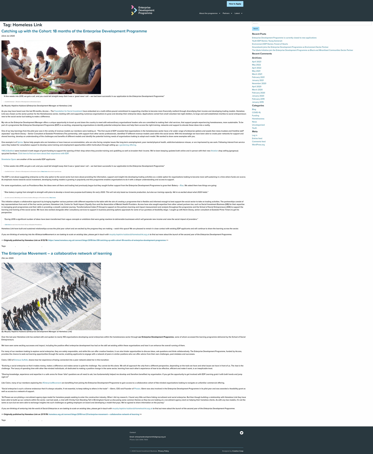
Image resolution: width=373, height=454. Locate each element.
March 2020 (257, 90)
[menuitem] (209, 13)
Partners (226, 13)
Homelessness (35, 246)
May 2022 (256, 65)
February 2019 (258, 99)
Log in (254, 135)
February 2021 (258, 77)
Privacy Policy (163, 451)
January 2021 (258, 80)
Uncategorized (258, 125)
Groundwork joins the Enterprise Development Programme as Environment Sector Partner (290, 47)
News (254, 122)
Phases (137, 389)
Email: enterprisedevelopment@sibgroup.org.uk (148, 437)
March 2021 (257, 74)
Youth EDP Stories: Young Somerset (267, 41)
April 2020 (256, 86)
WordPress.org (258, 145)
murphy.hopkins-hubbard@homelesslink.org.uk (129, 234)
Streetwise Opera (8, 159)
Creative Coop (237, 451)
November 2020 (259, 83)
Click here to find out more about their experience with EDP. (43, 153)
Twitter (241, 432)
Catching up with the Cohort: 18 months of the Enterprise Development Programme (74, 31)
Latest (237, 13)
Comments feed (259, 141)
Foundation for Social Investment (68, 111)
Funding (255, 115)
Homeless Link (22, 246)
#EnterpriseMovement (51, 383)
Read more (44, 171)
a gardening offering (127, 145)
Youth (254, 128)
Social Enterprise (50, 246)
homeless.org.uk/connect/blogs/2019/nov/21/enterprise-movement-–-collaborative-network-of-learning (94, 414)
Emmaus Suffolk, (21, 360)
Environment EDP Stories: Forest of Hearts (270, 44)
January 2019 (258, 102)
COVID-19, (256, 112)
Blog (254, 109)
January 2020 (258, 96)
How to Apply (235, 4)
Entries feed (257, 138)
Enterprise (10, 246)
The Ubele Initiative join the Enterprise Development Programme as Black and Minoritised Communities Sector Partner (302, 50)
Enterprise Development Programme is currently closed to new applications (284, 38)
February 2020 (258, 93)
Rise (182, 185)
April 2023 (256, 62)
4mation (214, 151)
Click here (7, 224)
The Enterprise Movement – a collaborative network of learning (56, 253)
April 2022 (256, 68)
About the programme (208, 13)
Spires (20, 142)
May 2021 (256, 71)
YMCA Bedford (7, 151)
